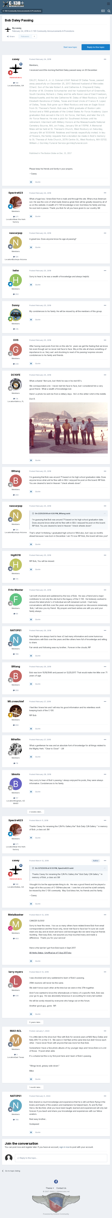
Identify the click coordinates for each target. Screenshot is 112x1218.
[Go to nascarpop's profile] (16, 242)
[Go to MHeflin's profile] (16, 749)
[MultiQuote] (31, 182)
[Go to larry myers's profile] (16, 981)
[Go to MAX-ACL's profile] (16, 1040)
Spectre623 (15, 192)
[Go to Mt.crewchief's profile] (16, 711)
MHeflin (15, 739)
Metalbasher (15, 914)
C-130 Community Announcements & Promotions (52, 31)
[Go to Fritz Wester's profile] (16, 599)
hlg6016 (16, 555)
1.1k (16, 398)
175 (16, 579)
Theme (49, 1188)
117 (16, 798)
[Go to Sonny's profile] (16, 315)
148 (16, 83)
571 (16, 216)
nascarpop (15, 233)
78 (16, 763)
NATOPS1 (15, 630)
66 (16, 614)
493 (17, 938)
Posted (40, 59)
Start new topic (70, 47)
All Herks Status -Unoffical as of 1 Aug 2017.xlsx (50, 953)
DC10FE (15, 374)
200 (17, 495)
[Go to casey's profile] (8, 30)
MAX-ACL (15, 1030)
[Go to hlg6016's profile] (16, 565)
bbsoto (16, 774)
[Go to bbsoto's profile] (16, 784)
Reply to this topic (95, 47)
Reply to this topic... (28, 1158)
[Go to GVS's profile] (16, 350)
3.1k (16, 329)
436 (17, 995)
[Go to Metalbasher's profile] (16, 924)
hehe (16, 270)
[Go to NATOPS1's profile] (16, 640)
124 (16, 257)
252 (17, 294)
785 (17, 654)
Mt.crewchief (16, 701)
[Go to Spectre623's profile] (16, 202)
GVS (15, 340)
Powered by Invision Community (56, 1214)
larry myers (16, 971)
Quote (37, 182)
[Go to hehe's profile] (16, 280)
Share (11, 36)
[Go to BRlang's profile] (16, 481)
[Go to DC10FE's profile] (16, 384)
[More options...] (105, 59)
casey (18, 28)
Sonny (16, 305)
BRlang (15, 471)
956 (17, 725)
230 (17, 364)
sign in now (64, 1147)
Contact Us (61, 1188)
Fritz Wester (15, 589)
